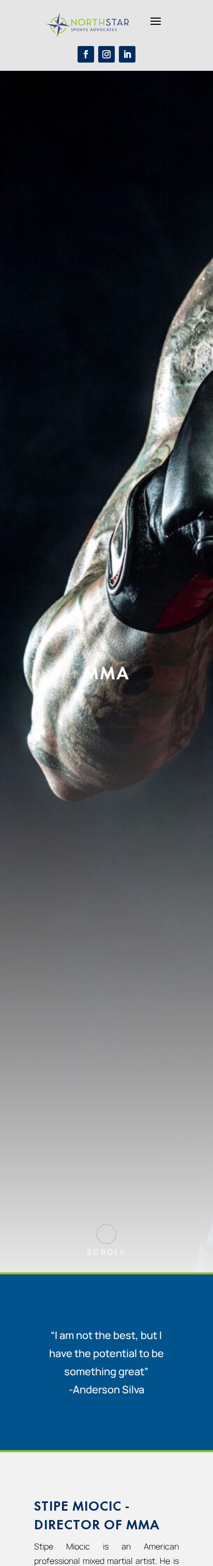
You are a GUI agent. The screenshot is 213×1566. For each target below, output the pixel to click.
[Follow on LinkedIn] (127, 54)
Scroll (106, 1252)
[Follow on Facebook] (86, 54)
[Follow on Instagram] (106, 54)
